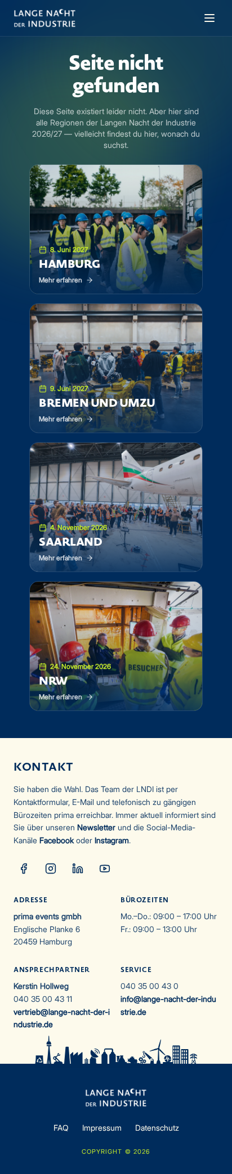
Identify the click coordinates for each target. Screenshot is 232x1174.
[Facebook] (24, 868)
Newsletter (96, 827)
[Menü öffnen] (209, 18)
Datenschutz (157, 1127)
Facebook (56, 840)
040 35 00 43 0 (150, 986)
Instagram (112, 840)
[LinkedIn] (78, 868)
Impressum (102, 1127)
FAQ (61, 1127)
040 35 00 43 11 (43, 999)
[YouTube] (105, 868)
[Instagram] (51, 868)
